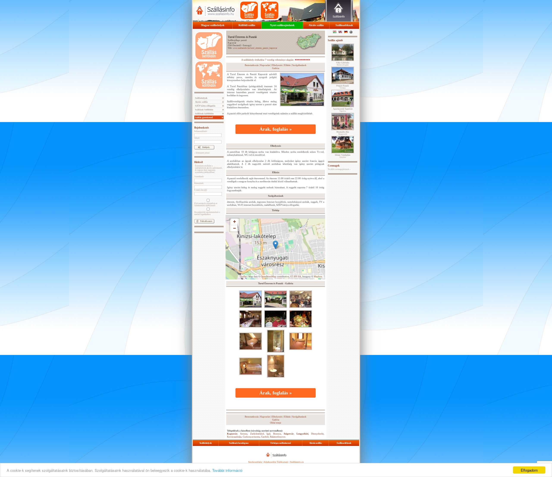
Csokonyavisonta (251, 436)
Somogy (247, 45)
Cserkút (265, 436)
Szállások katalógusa (238, 443)
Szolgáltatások (299, 65)
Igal (268, 433)
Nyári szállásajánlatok (282, 25)
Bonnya (277, 433)
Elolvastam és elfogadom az (205, 204)
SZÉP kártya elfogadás (204, 106)
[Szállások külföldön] (269, 10)
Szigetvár (289, 433)
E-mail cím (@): (200, 190)
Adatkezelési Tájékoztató (275, 462)
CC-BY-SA (295, 276)
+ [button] (234, 221)
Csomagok (334, 165)
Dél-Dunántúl (235, 45)
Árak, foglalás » (275, 129)
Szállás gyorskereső (203, 117)
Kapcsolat (265, 65)
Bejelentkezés (201, 127)
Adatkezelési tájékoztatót (204, 205)
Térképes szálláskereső (280, 443)
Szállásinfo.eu (297, 462)
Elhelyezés (277, 65)
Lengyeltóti (302, 433)
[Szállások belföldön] (249, 10)
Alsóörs (342, 156)
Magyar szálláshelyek (212, 25)
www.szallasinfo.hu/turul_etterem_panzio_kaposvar (255, 48)
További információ (227, 470)
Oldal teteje (275, 422)
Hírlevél (198, 162)
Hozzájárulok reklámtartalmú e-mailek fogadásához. (207, 213)
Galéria (275, 68)
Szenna (243, 433)
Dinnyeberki (317, 433)
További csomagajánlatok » (339, 169)
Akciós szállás (316, 25)
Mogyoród (342, 133)
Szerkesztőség (255, 462)
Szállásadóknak (344, 25)
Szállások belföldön (203, 109)
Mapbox (318, 276)
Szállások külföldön (204, 113)
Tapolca (343, 110)
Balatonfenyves (277, 436)
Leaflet (243, 276)
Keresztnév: (199, 183)
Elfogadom (529, 470)
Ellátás (287, 65)
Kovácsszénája (234, 436)
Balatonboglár (342, 64)
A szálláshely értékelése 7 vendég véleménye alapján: (268, 59)
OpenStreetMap (268, 276)
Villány (342, 87)
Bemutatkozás (252, 65)
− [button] (234, 228)
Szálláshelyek (200, 98)
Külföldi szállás (246, 25)
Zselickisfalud (257, 433)
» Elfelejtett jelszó (202, 153)
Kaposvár (232, 42)
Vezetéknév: (199, 177)
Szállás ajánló (335, 40)
